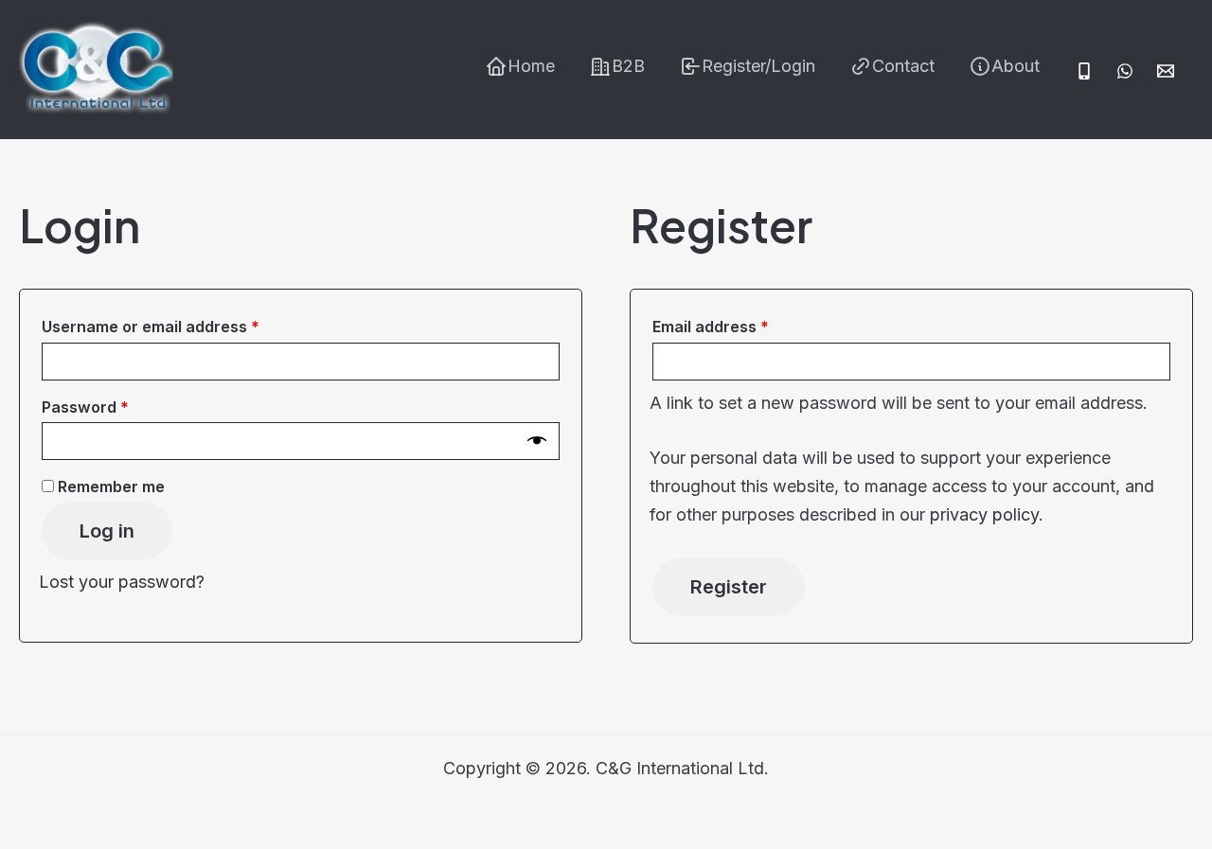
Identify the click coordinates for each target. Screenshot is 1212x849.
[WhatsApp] (1124, 71)
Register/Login (758, 66)
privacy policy (984, 514)
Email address (743, 326)
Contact (903, 66)
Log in (107, 531)
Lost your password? (122, 582)
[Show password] (536, 441)
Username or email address (184, 326)
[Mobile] (1084, 71)
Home (531, 66)
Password (118, 406)
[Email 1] (1165, 71)
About (1015, 66)
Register (728, 586)
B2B (628, 66)
